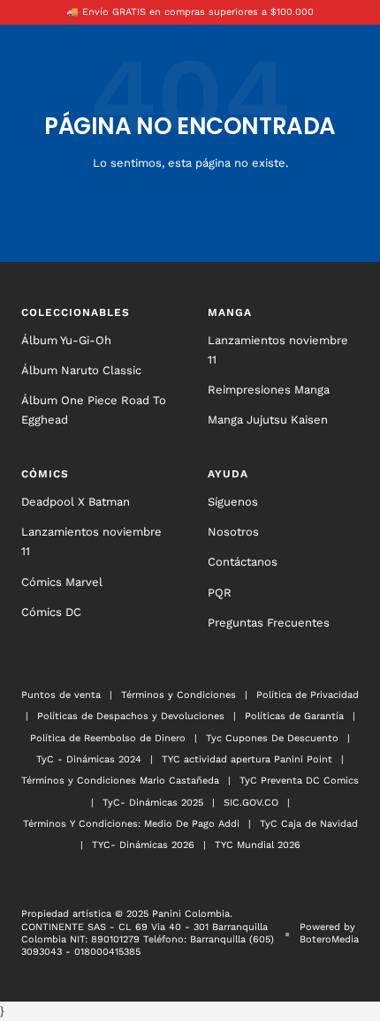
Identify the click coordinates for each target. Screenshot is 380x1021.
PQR (220, 592)
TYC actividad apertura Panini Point (247, 759)
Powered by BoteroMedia (329, 933)
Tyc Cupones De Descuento (272, 738)
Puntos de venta (61, 695)
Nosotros (233, 531)
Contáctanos (242, 561)
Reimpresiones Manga (269, 389)
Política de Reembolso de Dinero (108, 738)
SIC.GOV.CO (251, 802)
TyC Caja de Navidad (309, 824)
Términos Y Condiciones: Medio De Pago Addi (131, 824)
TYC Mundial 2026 (257, 845)
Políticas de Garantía (294, 716)
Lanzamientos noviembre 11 (278, 350)
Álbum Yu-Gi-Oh (66, 340)
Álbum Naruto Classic (81, 370)
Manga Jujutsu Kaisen (268, 419)
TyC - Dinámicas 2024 (88, 759)
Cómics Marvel (62, 582)
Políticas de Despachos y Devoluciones (130, 716)
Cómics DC (51, 612)
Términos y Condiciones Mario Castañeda (120, 780)
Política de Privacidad (307, 695)
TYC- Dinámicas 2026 (143, 845)
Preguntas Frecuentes (269, 622)
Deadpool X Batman (75, 501)
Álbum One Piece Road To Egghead (93, 410)
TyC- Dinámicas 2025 (153, 802)
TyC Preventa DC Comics (299, 780)
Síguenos (233, 501)
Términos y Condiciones (178, 695)
